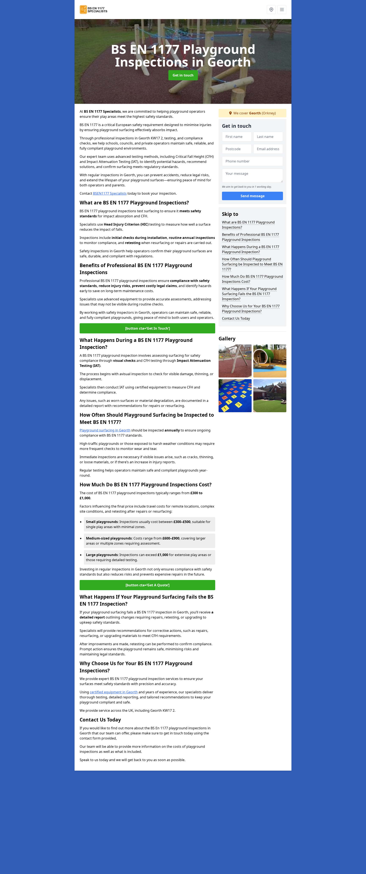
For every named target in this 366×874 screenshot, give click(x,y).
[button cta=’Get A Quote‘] (147, 585)
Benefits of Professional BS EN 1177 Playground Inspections (250, 237)
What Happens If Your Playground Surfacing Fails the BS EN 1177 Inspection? (249, 293)
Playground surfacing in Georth (105, 430)
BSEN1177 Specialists (110, 193)
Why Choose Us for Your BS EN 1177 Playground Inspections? (251, 309)
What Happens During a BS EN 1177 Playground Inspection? (250, 249)
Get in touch (183, 75)
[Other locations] (271, 9)
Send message (253, 196)
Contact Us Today (236, 318)
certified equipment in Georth (114, 692)
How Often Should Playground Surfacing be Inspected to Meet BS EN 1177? (252, 264)
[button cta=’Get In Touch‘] (147, 328)
